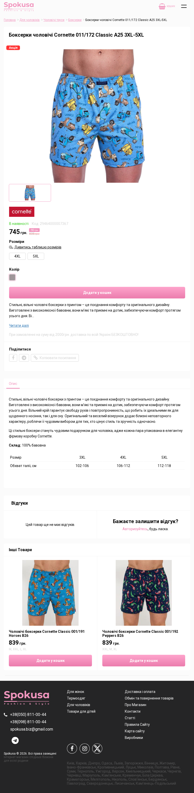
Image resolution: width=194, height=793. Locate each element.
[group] (97, 116)
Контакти (132, 711)
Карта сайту (135, 731)
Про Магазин (135, 705)
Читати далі (19, 325)
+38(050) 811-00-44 (28, 714)
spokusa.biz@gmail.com (31, 729)
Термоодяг (76, 698)
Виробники (134, 738)
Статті (130, 718)
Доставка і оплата (140, 692)
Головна (10, 20)
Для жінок (75, 692)
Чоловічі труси (53, 20)
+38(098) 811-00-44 (28, 721)
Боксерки (75, 20)
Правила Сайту (137, 724)
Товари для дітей (81, 711)
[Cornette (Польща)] (21, 216)
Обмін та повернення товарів (149, 698)
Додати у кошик (97, 293)
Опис (13, 384)
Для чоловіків (29, 20)
